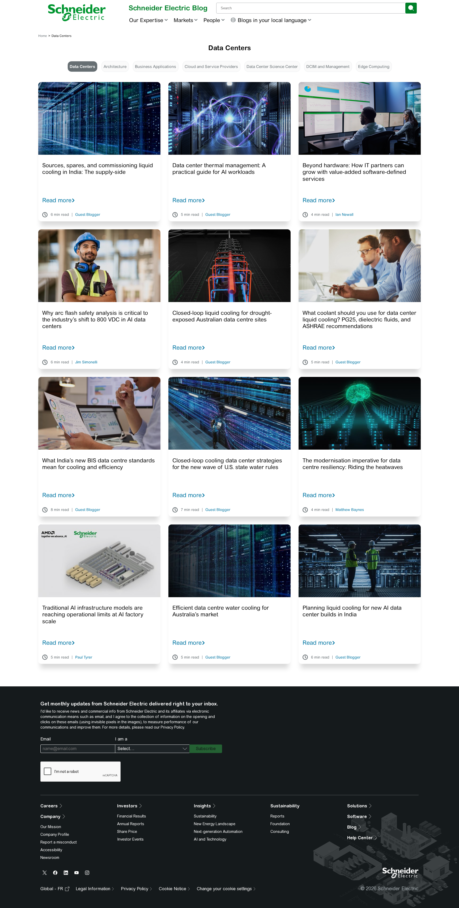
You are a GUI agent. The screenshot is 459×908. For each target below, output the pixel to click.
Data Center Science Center (272, 66)
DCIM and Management (328, 66)
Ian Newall (344, 215)
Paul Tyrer (83, 657)
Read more (56, 200)
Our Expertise (146, 20)
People (211, 20)
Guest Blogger (87, 215)
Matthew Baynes (349, 510)
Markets (183, 20)
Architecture (115, 66)
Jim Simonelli (86, 362)
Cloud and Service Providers (211, 66)
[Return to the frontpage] (77, 12)
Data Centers (82, 66)
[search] (411, 8)
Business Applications (155, 66)
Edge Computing (373, 66)
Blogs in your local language (272, 20)
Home (42, 36)
